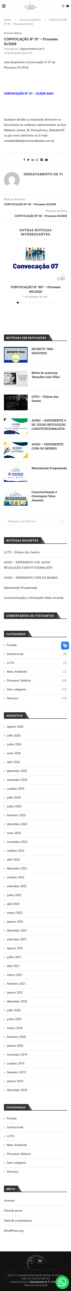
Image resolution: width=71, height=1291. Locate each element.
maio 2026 (14, 753)
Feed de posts (13, 1210)
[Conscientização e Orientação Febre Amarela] (16, 498)
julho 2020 (14, 1010)
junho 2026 (14, 744)
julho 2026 (14, 735)
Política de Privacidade (35, 1285)
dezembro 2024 (17, 824)
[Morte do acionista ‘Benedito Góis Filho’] (16, 378)
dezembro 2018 (17, 1090)
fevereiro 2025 (16, 815)
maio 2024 (14, 833)
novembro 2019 (17, 1054)
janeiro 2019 (15, 1081)
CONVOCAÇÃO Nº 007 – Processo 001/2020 (36, 289)
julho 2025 (14, 797)
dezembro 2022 (17, 868)
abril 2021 (13, 966)
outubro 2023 (15, 851)
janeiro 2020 (15, 1046)
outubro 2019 (15, 1063)
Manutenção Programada (49, 468)
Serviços (37, 698)
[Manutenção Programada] (16, 474)
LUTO (37, 663)
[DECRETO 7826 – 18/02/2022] (16, 355)
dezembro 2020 (17, 1001)
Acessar (9, 1200)
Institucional (37, 654)
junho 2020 (14, 1019)
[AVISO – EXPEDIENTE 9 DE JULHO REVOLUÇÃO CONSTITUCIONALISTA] (16, 426)
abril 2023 (13, 859)
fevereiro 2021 (16, 983)
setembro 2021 (17, 939)
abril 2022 (13, 904)
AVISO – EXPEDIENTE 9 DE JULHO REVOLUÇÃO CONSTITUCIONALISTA (49, 424)
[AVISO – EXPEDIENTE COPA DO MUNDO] (16, 450)
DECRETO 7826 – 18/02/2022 (43, 351)
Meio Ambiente (37, 671)
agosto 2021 (15, 948)
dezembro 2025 (17, 771)
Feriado (37, 645)
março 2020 (14, 1028)
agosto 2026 (15, 726)
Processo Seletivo (30, 19)
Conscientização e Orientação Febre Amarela (44, 496)
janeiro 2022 (15, 921)
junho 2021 (14, 957)
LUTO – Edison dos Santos (45, 399)
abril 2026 (13, 762)
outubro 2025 (15, 788)
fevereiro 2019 (16, 1072)
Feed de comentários (18, 1220)
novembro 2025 (17, 780)
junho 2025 (14, 806)
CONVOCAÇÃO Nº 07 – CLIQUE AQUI (28, 93)
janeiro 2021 (15, 992)
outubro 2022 (15, 877)
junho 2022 (14, 895)
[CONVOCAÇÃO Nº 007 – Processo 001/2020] (35, 261)
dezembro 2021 (17, 930)
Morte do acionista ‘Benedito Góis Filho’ (46, 375)
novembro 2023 (17, 842)
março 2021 (14, 975)
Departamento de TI (32, 48)
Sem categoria (37, 689)
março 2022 (14, 913)
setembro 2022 (17, 886)
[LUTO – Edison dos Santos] (16, 402)
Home (7, 19)
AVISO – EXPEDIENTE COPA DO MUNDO (48, 446)
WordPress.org (13, 1230)
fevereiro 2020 (16, 1037)
